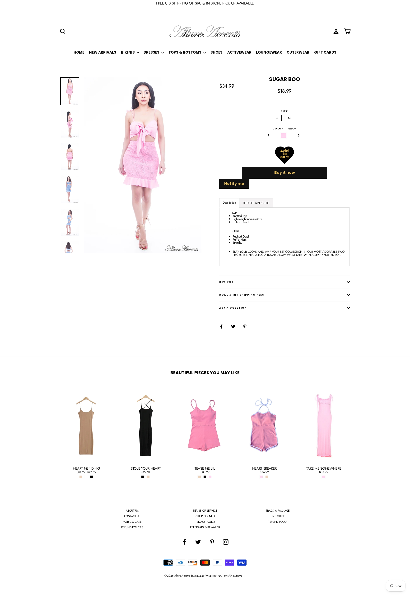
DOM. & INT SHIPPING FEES (241, 294)
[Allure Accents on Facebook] (184, 542)
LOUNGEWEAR (269, 52)
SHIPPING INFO (205, 516)
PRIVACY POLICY (205, 522)
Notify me (234, 183)
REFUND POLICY (278, 522)
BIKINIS (128, 52)
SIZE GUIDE (278, 516)
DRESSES (152, 52)
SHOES (216, 52)
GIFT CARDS (325, 52)
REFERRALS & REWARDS (205, 527)
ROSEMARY (284, 135)
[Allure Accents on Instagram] (225, 542)
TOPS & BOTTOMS (185, 52)
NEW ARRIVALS (102, 52)
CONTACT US (132, 516)
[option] (142, 165)
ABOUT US (132, 511)
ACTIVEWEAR (239, 52)
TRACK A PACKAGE (278, 511)
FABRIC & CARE (132, 522)
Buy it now (284, 172)
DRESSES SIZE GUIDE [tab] (256, 203)
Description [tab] (229, 203)
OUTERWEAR (298, 52)
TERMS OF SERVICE (205, 511)
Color (284, 129)
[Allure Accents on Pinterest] (212, 542)
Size (284, 111)
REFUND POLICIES (132, 527)
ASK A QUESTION (233, 307)
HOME (79, 52)
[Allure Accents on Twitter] (198, 542)
